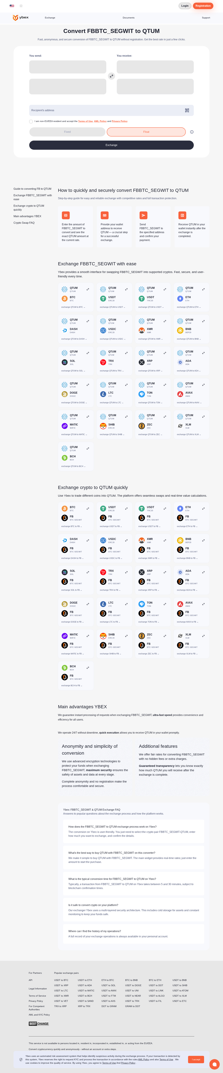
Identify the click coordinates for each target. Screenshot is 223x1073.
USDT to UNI (132, 990)
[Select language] (12, 6)
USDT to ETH (85, 980)
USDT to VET (61, 1001)
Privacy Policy (119, 121)
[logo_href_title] (23, 18)
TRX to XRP (60, 1006)
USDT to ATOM (180, 990)
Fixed (67, 131)
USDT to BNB (180, 980)
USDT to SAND (86, 1001)
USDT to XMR (61, 995)
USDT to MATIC (86, 990)
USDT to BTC (61, 980)
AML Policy (100, 121)
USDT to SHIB (180, 985)
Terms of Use (85, 121)
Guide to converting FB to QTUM (32, 188)
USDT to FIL (155, 1001)
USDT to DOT (156, 985)
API (30, 980)
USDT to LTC (61, 990)
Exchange (50, 17)
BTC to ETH (155, 980)
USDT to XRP (61, 985)
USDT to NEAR (133, 995)
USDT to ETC (180, 1001)
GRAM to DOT (132, 1006)
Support (206, 17)
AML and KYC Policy (39, 1014)
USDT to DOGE (133, 985)
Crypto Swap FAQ (24, 222)
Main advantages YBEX (27, 216)
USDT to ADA (85, 985)
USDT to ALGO (157, 995)
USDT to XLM (180, 995)
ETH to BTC (108, 980)
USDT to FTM (109, 995)
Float (146, 131)
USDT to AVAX (109, 990)
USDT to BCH (85, 995)
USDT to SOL (109, 985)
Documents (129, 17)
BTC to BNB (131, 980)
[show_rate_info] (192, 132)
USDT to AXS (108, 1001)
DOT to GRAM (109, 1006)
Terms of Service (37, 995)
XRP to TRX (84, 1006)
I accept (196, 1059)
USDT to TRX (132, 1001)
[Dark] (21, 6)
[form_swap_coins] (111, 76)
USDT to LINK (156, 990)
